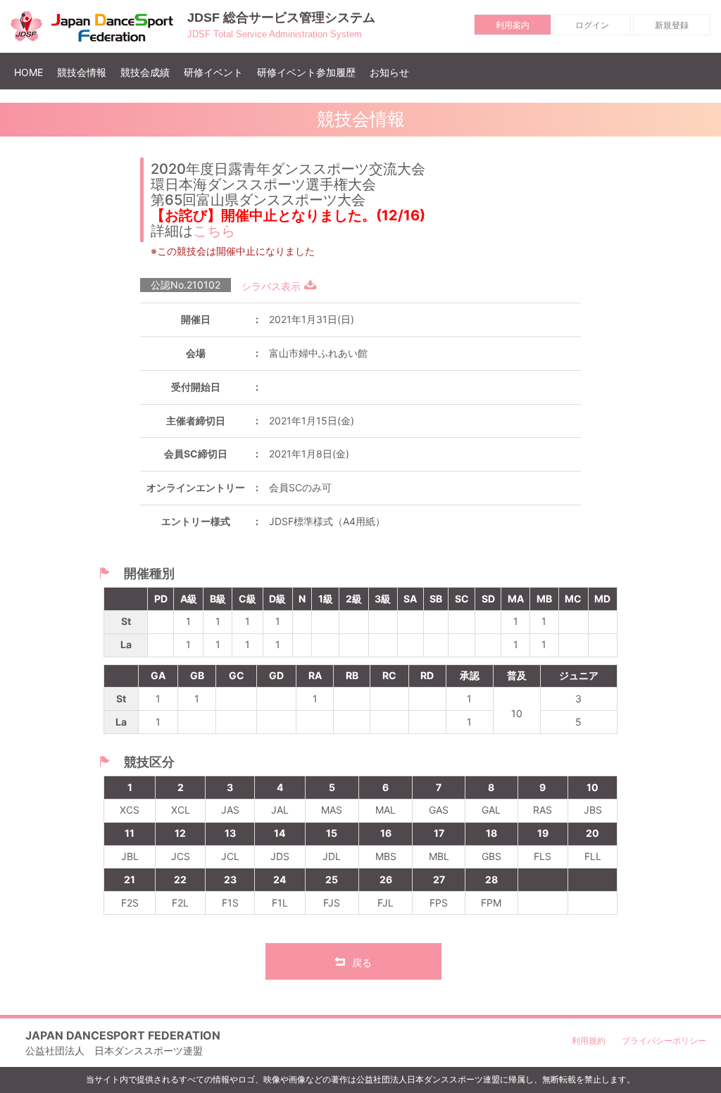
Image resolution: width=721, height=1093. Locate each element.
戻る (362, 962)
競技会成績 (145, 72)
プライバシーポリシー (664, 1040)
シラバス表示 (271, 286)
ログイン (592, 25)
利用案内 (512, 25)
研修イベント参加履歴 (306, 72)
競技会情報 (81, 72)
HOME (32, 71)
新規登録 (672, 25)
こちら (214, 230)
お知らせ (389, 72)
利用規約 (589, 1040)
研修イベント (213, 72)
